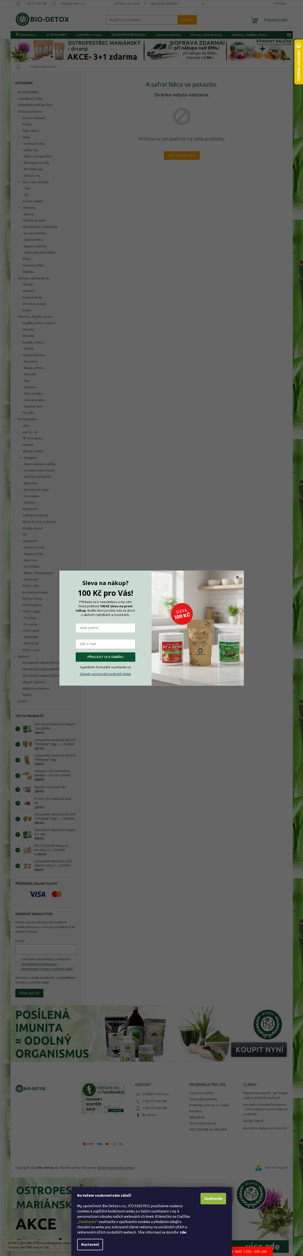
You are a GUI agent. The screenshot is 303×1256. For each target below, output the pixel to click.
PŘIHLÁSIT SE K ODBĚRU (105, 657)
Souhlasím (213, 1198)
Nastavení (90, 1244)
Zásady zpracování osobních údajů (105, 674)
